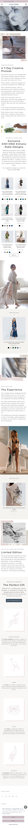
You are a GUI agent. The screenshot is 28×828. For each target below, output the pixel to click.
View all (14, 255)
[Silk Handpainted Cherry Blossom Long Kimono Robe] (7, 183)
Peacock (14, 770)
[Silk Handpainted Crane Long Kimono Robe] (7, 210)
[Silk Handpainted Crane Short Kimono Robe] (7, 237)
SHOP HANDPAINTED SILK (14, 600)
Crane (14, 682)
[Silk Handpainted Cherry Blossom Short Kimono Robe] (21, 183)
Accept (13, 817)
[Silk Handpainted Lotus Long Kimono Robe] (14, 494)
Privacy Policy (6, 813)
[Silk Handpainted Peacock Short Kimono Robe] (21, 237)
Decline (13, 820)
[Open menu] (3, 4)
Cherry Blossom (14, 636)
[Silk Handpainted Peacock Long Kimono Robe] (21, 210)
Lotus (14, 726)
